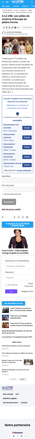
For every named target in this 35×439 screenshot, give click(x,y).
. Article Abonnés (7, 10)
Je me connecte (24, 170)
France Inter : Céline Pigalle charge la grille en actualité (15, 251)
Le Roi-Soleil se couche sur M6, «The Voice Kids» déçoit (21, 309)
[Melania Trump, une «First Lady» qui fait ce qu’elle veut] (28, 362)
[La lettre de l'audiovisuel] (17, 2)
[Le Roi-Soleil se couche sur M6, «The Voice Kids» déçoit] (5, 310)
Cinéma (30, 10)
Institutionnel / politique (24, 12)
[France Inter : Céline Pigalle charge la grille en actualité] (17, 239)
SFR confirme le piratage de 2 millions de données (17, 353)
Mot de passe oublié (11, 209)
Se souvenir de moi (12, 194)
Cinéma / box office (9, 12)
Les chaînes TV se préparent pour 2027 (17, 337)
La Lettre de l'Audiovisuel (14, 32)
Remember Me (12, 285)
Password (9, 272)
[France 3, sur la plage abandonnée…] (5, 317)
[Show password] (32, 277)
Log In (11, 291)
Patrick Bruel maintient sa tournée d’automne (16, 346)
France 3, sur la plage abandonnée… (18, 317)
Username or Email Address (17, 261)
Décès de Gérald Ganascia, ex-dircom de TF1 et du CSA (17, 332)
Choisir (27, 128)
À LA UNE (16, 10)
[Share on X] (9, 27)
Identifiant (6, 176)
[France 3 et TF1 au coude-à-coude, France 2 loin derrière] (5, 325)
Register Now (27, 291)
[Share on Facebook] (6, 27)
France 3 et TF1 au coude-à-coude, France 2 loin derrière (21, 324)
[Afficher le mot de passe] (30, 189)
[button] (3, 2)
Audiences (23, 10)
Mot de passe (8, 185)
